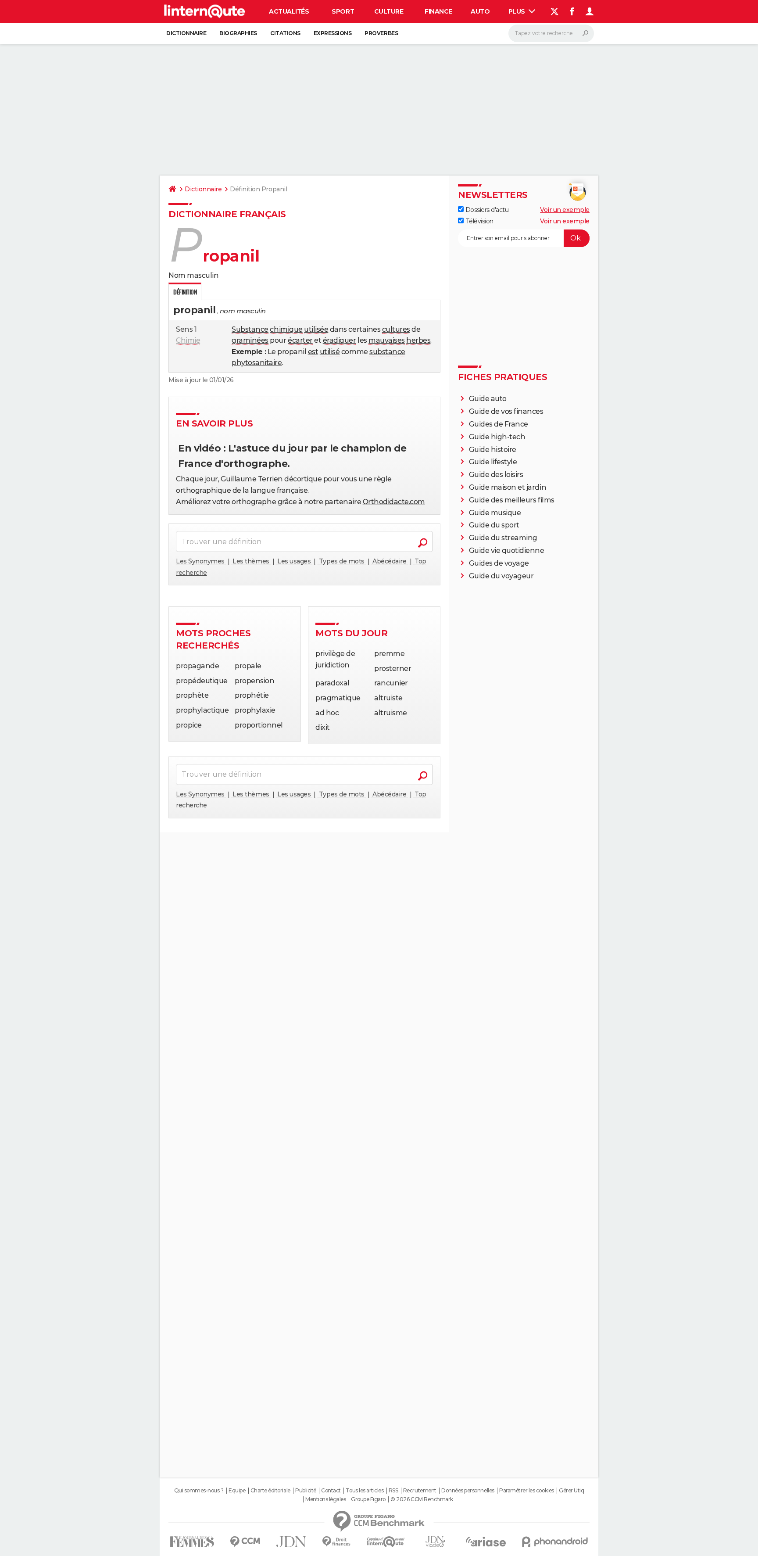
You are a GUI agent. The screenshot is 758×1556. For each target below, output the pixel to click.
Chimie (188, 340)
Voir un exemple (565, 210)
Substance (250, 329)
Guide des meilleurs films (511, 500)
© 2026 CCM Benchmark (421, 1499)
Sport (343, 11)
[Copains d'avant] (385, 1541)
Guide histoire (492, 449)
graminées (250, 340)
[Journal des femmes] (191, 1541)
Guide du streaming (503, 538)
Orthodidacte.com (394, 502)
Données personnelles (467, 1491)
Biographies (238, 33)
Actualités (289, 11)
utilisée (316, 329)
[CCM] (245, 1541)
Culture (389, 11)
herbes (418, 340)
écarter (300, 340)
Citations (285, 33)
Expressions (333, 33)
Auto (480, 11)
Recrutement (419, 1491)
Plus (517, 11)
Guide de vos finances (506, 411)
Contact (331, 1491)
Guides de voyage (499, 563)
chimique (286, 329)
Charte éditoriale (270, 1491)
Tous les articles (364, 1491)
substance (387, 352)
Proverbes (381, 33)
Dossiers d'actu (486, 210)
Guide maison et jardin (507, 487)
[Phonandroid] (555, 1541)
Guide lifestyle (493, 462)
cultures (396, 329)
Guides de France (498, 424)
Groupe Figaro (368, 1499)
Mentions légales (325, 1499)
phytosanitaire (257, 363)
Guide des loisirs (496, 474)
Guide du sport (494, 525)
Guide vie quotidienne (506, 550)
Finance (438, 11)
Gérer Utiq (571, 1491)
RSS (393, 1491)
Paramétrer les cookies (526, 1491)
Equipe (237, 1491)
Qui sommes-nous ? (199, 1491)
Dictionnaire (186, 33)
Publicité (305, 1491)
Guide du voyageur (501, 576)
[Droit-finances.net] (336, 1541)
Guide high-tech (497, 437)
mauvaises (386, 340)
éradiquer (339, 340)
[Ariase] (486, 1541)
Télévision (478, 221)
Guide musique (495, 513)
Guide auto (488, 398)
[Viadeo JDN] (435, 1541)
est (313, 352)
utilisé (330, 352)
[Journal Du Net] (291, 1541)
